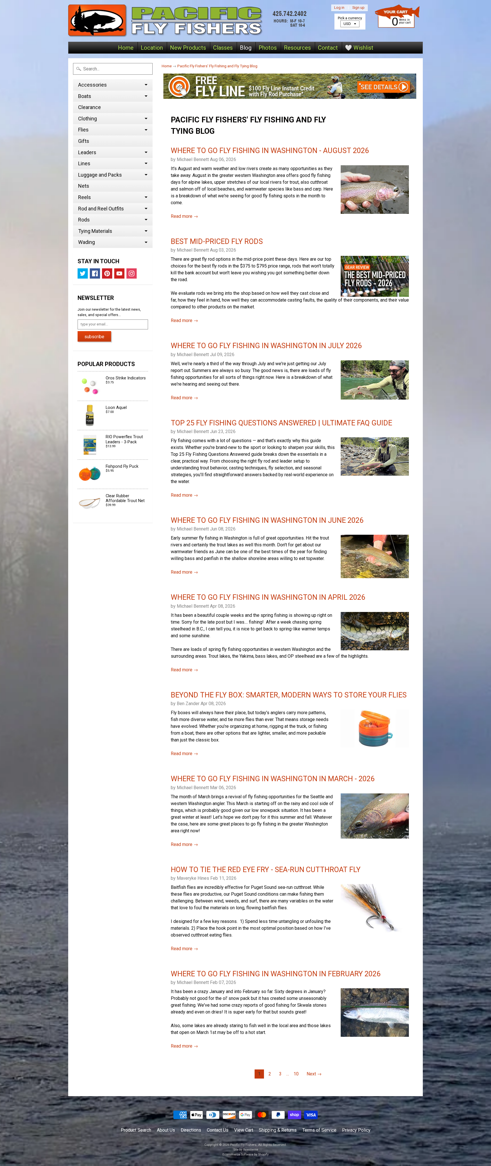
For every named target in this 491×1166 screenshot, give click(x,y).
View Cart (243, 1130)
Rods (84, 220)
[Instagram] (131, 273)
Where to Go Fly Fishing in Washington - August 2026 (270, 150)
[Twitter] (83, 273)
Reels (84, 197)
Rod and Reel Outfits (101, 209)
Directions (191, 1130)
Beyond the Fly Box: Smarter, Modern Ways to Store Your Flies (289, 695)
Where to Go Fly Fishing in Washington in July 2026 (266, 345)
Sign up (358, 8)
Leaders (87, 152)
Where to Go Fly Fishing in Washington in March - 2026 (273, 778)
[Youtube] (119, 273)
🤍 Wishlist (359, 47)
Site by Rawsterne (245, 1150)
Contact (328, 47)
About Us (166, 1130)
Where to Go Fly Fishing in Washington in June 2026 (267, 520)
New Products (188, 47)
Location (152, 47)
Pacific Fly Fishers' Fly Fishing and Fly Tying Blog (217, 66)
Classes (223, 47)
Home (126, 47)
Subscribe (94, 336)
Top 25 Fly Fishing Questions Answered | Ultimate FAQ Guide (281, 423)
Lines (84, 163)
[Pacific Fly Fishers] (189, 21)
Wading (86, 242)
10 (296, 1074)
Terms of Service (319, 1130)
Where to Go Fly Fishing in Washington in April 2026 (268, 597)
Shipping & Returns (278, 1130)
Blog (245, 47)
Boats (84, 96)
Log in (339, 8)
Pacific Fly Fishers (243, 1145)
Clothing (87, 119)
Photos (268, 47)
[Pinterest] (107, 273)
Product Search (136, 1130)
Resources (297, 47)
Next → (314, 1074)
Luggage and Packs (100, 175)
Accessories (92, 85)
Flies (83, 130)
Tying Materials (95, 231)
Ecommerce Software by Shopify (245, 1154)
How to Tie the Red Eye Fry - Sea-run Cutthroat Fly (266, 869)
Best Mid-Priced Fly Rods (217, 241)
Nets (83, 186)
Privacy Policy (356, 1130)
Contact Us (217, 1130)
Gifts (83, 141)
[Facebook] (95, 273)
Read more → (184, 216)
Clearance (89, 107)
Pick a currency (350, 18)
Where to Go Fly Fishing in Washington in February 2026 (275, 973)
